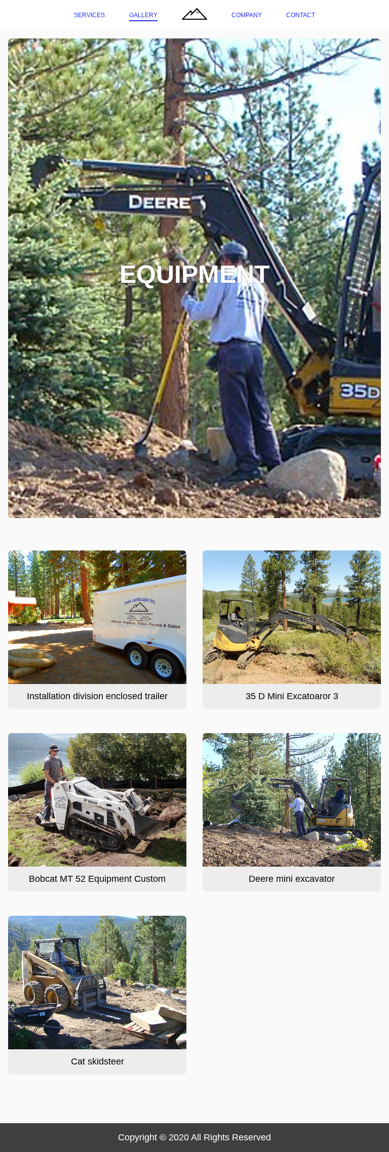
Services (89, 15)
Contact (300, 15)
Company (246, 15)
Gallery (143, 15)
